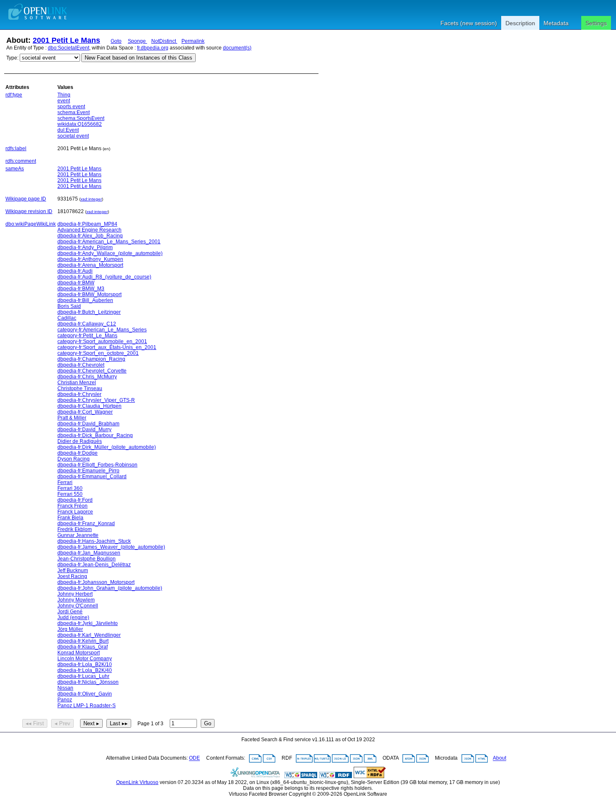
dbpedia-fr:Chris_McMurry (87, 377)
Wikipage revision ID (28, 211)
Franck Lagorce (75, 512)
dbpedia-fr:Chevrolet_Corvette (92, 371)
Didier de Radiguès (79, 441)
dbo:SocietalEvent (68, 48)
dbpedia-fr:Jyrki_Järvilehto (87, 623)
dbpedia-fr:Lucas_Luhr (83, 676)
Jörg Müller (70, 629)
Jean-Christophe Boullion (86, 559)
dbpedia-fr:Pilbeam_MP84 (87, 224)
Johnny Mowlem (76, 600)
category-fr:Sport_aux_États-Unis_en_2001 (106, 347)
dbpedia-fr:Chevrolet (80, 365)
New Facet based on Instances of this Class (138, 58)
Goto (116, 41)
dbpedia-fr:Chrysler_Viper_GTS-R (96, 400)
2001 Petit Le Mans (66, 40)
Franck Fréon (72, 506)
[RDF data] (335, 776)
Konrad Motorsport (78, 653)
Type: (12, 58)
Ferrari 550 (70, 494)
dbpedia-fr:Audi (75, 271)
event (63, 101)
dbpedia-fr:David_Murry (84, 429)
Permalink (192, 41)
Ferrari (64, 482)
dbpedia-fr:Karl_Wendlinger (89, 635)
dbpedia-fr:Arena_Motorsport (90, 265)
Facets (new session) (468, 23)
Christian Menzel (76, 382)
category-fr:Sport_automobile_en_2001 (102, 341)
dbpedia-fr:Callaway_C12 (86, 324)
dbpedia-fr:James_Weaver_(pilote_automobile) (111, 547)
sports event (71, 106)
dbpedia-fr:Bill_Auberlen (85, 300)
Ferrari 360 (70, 488)
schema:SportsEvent (80, 118)
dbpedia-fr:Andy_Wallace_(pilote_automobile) (110, 253)
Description (520, 23)
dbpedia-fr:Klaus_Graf (82, 647)
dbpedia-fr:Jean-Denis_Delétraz (94, 565)
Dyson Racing (73, 459)
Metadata (556, 23)
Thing (63, 95)
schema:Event (73, 112)
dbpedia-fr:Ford (75, 500)
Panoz (64, 700)
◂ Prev (62, 723)
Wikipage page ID (25, 199)
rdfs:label (15, 148)
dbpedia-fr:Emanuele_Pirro (88, 471)
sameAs (14, 169)
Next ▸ (91, 723)
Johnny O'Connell (77, 606)
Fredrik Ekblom (74, 529)
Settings (596, 23)
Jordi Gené (70, 612)
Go (207, 723)
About (499, 758)
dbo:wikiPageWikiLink (30, 224)
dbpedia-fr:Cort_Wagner (85, 412)
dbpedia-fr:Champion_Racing (91, 359)
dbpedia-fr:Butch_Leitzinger (89, 312)
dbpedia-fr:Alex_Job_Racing (90, 236)
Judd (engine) (73, 617)
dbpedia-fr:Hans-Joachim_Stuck (94, 541)
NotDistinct (164, 41)
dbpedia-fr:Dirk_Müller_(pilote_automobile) (106, 447)
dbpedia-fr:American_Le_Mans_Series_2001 (108, 242)
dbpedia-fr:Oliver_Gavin (84, 694)
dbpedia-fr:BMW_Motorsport (89, 294)
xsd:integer (91, 199)
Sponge (137, 41)
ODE (194, 758)
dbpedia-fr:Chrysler (79, 394)
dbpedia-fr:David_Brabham (88, 424)
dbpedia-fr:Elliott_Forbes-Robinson (97, 465)
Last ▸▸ (119, 723)
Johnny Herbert (75, 594)
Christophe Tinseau (79, 388)
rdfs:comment (20, 161)
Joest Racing (72, 576)
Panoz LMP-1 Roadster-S (86, 705)
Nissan (65, 688)
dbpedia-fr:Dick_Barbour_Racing (95, 435)
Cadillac (66, 318)
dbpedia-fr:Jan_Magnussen (88, 553)
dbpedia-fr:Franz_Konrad (86, 523)
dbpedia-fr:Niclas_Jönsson (88, 682)
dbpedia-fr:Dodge (77, 453)
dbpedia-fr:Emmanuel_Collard (92, 476)
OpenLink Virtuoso (137, 782)
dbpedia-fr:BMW (75, 283)
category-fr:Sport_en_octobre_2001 (98, 353)
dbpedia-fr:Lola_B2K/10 (84, 664)
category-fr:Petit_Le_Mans (87, 336)
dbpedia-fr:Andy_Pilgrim (85, 247)
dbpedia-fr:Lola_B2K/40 (84, 670)
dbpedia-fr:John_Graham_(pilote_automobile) (109, 588)
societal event (73, 136)
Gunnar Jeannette (77, 535)
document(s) (237, 48)
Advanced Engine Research (89, 230)
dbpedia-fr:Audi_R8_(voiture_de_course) (104, 277)
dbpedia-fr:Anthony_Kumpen (90, 259)
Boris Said (69, 306)
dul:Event (68, 130)
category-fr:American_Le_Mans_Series (102, 330)
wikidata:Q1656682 (79, 124)
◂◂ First (35, 723)
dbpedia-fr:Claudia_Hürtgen (89, 406)
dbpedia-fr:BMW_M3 (80, 289)
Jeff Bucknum (72, 570)
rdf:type (13, 95)
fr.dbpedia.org (152, 48)
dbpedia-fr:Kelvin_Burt (83, 641)
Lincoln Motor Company (84, 659)
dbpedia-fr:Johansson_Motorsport (96, 582)
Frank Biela (70, 518)
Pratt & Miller (71, 418)
